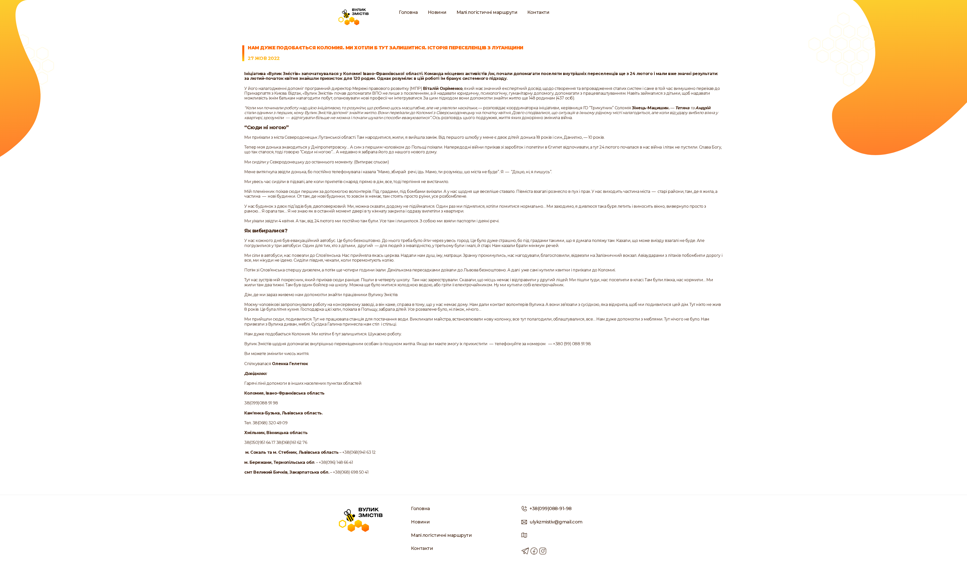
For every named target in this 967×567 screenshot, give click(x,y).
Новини (437, 12)
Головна (408, 12)
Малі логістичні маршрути (487, 12)
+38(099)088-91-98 (551, 508)
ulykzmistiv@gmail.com (556, 522)
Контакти (538, 12)
